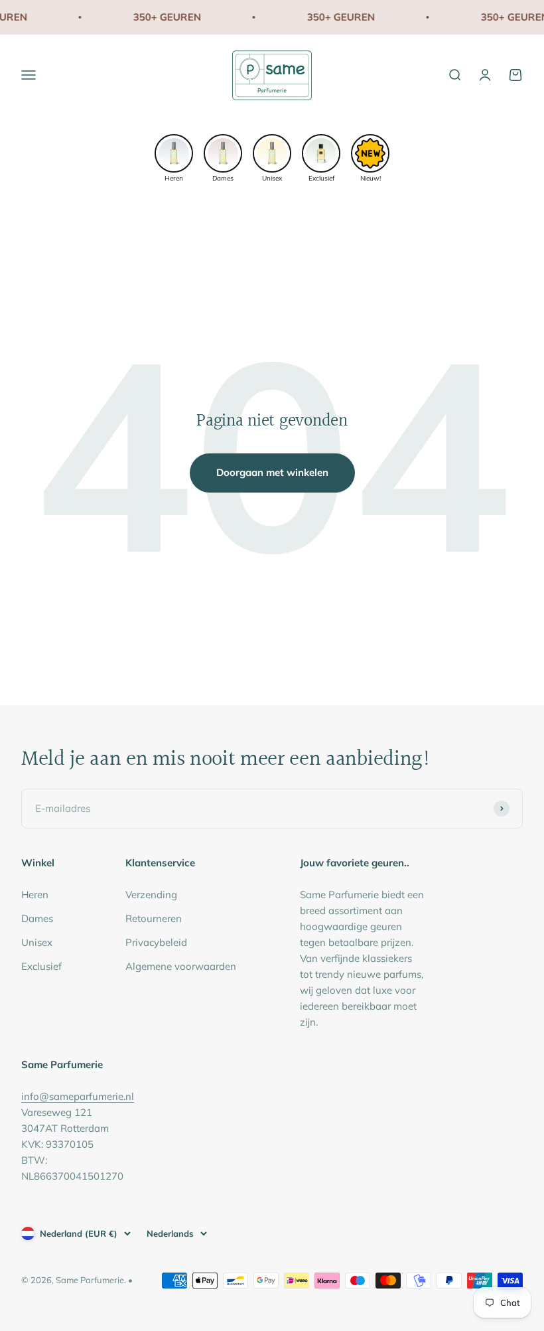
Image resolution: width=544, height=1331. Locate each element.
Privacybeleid (156, 942)
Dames (37, 918)
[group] (174, 157)
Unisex (36, 942)
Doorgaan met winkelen (272, 472)
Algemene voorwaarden (180, 966)
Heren (34, 894)
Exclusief (41, 966)
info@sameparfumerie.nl (77, 1096)
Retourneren (153, 918)
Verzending (151, 894)
